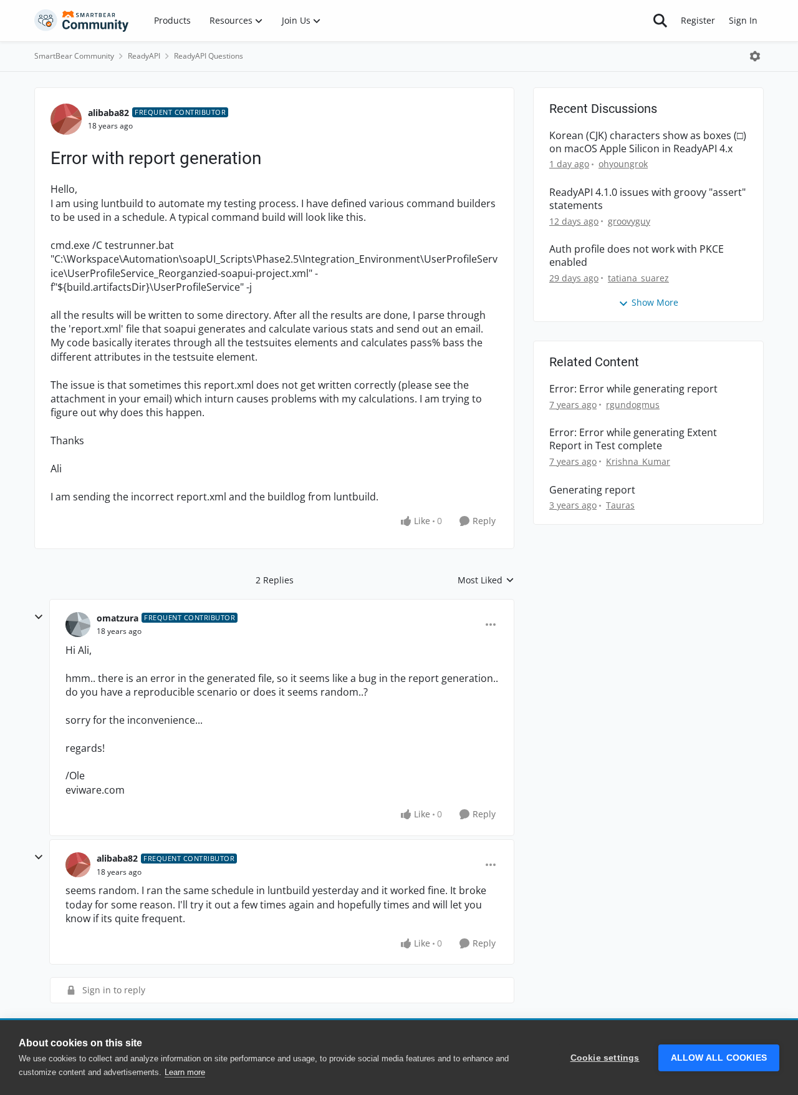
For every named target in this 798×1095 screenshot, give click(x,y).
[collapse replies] (38, 617)
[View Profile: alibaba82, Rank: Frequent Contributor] (66, 119)
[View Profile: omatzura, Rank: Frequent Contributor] (77, 624)
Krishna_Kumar (638, 461)
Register (698, 20)
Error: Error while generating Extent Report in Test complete (633, 439)
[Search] (660, 20)
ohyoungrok (623, 164)
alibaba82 (108, 113)
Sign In (743, 20)
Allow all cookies (719, 1058)
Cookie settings (605, 1058)
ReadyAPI (144, 56)
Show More (655, 302)
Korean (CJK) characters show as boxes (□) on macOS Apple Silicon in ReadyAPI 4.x (647, 142)
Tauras (620, 505)
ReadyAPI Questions (208, 56)
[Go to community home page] (81, 20)
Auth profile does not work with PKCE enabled (636, 256)
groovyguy (629, 221)
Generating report (592, 490)
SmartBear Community (74, 56)
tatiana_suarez (638, 278)
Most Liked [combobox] (486, 580)
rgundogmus (633, 405)
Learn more (185, 1072)
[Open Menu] (755, 56)
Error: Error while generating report (633, 389)
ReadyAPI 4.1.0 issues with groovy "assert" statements (647, 199)
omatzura (117, 618)
